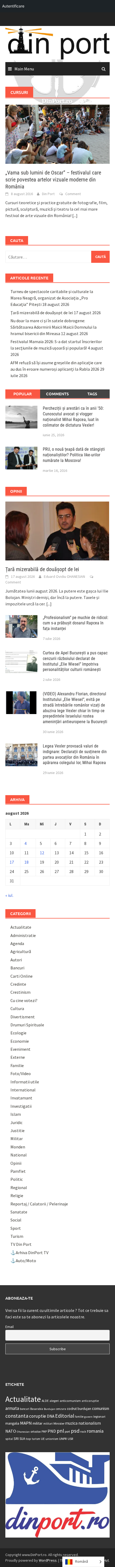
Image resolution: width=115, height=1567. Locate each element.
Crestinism (20, 992)
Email (9, 1326)
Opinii (15, 1163)
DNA (50, 1416)
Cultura (17, 1008)
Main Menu (24, 68)
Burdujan (49, 1409)
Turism (16, 1236)
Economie (19, 1041)
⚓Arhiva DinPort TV (29, 1252)
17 (12, 862)
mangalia (12, 1423)
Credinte (18, 984)
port (67, 1431)
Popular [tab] (22, 393)
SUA (22, 1438)
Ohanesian (23, 1431)
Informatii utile (24, 1081)
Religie (16, 1195)
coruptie (37, 1416)
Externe (17, 1057)
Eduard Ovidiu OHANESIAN (64, 576)
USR (70, 1439)
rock (83, 1431)
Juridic (16, 1122)
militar (38, 1423)
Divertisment (22, 1016)
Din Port (48, 193)
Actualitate (20, 927)
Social (15, 1220)
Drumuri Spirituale (27, 1024)
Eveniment (20, 1049)
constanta (16, 1416)
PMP (44, 1431)
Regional (18, 1187)
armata (12, 1408)
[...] (75, 215)
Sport (15, 1228)
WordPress (48, 1560)
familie (79, 1416)
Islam (15, 1114)
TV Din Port (21, 1244)
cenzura (61, 1409)
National (18, 1155)
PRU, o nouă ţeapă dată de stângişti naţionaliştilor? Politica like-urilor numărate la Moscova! (74, 455)
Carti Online (21, 976)
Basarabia (36, 1409)
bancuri (24, 1409)
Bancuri (17, 967)
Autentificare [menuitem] (13, 6)
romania (95, 1431)
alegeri (54, 1401)
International (23, 1089)
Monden (17, 1146)
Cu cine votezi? (23, 1000)
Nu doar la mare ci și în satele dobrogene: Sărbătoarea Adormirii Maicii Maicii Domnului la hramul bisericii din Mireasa (53, 327)
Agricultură (20, 951)
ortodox (35, 1431)
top (28, 1439)
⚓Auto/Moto (23, 1260)
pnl (60, 1431)
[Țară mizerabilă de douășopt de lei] (57, 530)
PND (52, 1431)
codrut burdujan (79, 1408)
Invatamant (21, 1098)
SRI (16, 1438)
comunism (100, 1408)
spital (9, 1439)
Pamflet (18, 1171)
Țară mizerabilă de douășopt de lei (41, 312)
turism (36, 1439)
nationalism (89, 1423)
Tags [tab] (92, 393)
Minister (58, 1423)
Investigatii (21, 1106)
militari (48, 1423)
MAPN (26, 1423)
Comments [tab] (57, 393)
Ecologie (18, 1032)
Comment (73, 193)
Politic (16, 1179)
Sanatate (18, 1212)
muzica (71, 1423)
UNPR (63, 1438)
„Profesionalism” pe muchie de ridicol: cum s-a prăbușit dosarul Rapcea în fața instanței (75, 623)
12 (42, 852)
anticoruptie (90, 1401)
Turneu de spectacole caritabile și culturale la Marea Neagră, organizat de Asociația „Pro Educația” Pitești (51, 298)
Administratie (23, 935)
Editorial (64, 1416)
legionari (99, 1416)
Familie (17, 1065)
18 (26, 862)
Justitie (17, 1130)
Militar (16, 1138)
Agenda (17, 943)
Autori (16, 959)
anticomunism (70, 1400)
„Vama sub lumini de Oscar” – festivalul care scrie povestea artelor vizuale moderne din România (53, 179)
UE (43, 1439)
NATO (10, 1431)
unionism (51, 1439)
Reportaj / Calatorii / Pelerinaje (39, 1203)
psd (75, 1430)
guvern (88, 1416)
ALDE (45, 1401)
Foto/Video (20, 1073)
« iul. (9, 895)
